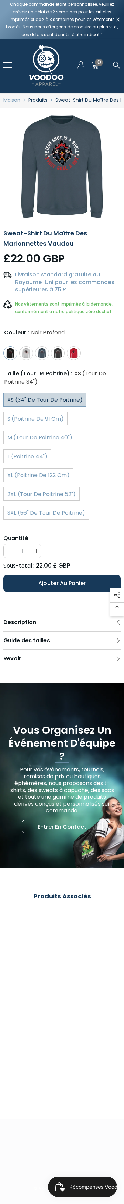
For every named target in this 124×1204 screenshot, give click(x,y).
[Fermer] (118, 19)
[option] (62, 166)
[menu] (7, 65)
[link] (62, 1075)
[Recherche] (116, 65)
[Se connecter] (81, 65)
